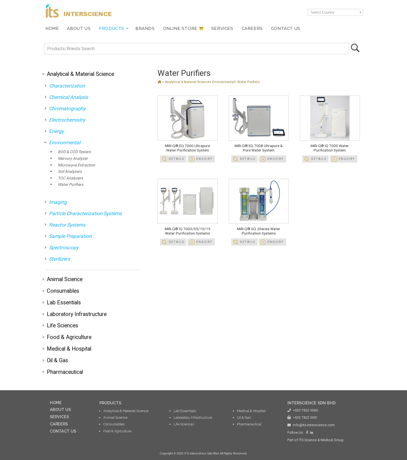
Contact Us (285, 28)
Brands (145, 28)
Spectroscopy (63, 247)
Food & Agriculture (69, 337)
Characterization (67, 86)
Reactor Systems (67, 225)
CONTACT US (63, 431)
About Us (79, 28)
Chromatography (67, 108)
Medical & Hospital (69, 349)
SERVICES (59, 416)
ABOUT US (60, 409)
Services (222, 28)
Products (111, 28)
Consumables (63, 291)
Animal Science (65, 279)
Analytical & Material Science (80, 74)
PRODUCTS (110, 402)
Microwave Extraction (76, 165)
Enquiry (204, 159)
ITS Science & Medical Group (321, 440)
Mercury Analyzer (73, 158)
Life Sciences (62, 325)
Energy (56, 131)
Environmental (64, 142)
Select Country (322, 12)
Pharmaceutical (65, 372)
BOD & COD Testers (74, 152)
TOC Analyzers (70, 178)
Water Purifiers (70, 184)
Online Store (180, 28)
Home (52, 28)
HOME (56, 402)
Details (176, 159)
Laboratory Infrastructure (77, 314)
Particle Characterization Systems (85, 213)
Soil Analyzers (70, 171)
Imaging (58, 202)
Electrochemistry (67, 120)
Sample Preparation (70, 236)
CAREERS (59, 424)
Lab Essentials (64, 302)
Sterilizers (59, 259)
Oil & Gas (57, 360)
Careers (252, 28)
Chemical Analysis (68, 97)
